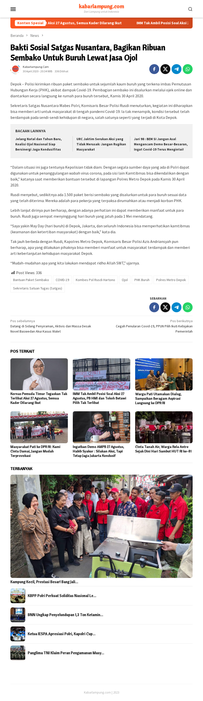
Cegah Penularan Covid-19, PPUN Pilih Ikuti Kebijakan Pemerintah (154, 326)
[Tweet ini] (165, 69)
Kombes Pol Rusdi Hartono (95, 280)
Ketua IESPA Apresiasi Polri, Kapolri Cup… (62, 634)
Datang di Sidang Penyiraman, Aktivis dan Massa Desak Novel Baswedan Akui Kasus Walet (50, 326)
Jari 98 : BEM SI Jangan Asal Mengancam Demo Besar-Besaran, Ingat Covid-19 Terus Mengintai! (161, 144)
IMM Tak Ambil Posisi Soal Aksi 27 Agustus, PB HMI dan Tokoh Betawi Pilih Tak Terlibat (99, 398)
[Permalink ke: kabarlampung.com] (15, 68)
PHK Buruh (142, 280)
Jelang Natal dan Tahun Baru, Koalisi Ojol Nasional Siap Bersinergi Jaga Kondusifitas (38, 144)
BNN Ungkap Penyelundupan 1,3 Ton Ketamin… (65, 615)
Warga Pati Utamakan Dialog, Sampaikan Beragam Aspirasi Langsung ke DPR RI (158, 398)
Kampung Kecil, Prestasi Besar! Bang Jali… (44, 582)
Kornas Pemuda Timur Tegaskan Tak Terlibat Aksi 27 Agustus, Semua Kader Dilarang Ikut (38, 398)
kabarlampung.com (101, 6)
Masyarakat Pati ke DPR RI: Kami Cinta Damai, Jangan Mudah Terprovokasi (35, 451)
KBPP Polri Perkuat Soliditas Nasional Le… (62, 596)
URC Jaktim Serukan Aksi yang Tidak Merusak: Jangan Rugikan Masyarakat (101, 144)
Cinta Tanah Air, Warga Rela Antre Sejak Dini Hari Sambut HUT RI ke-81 (163, 448)
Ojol (125, 280)
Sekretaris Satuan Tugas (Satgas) (37, 288)
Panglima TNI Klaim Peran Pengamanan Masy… (66, 653)
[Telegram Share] (176, 69)
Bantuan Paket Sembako (31, 280)
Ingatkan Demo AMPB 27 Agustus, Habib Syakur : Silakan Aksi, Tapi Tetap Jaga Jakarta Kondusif (98, 451)
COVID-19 (62, 280)
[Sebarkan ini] (154, 69)
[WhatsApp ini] (188, 69)
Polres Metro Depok (171, 280)
